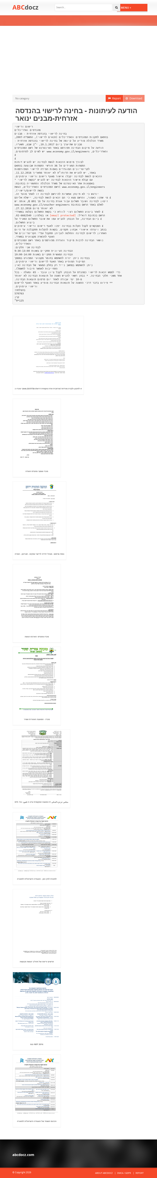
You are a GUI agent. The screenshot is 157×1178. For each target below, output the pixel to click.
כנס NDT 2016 (36, 1044)
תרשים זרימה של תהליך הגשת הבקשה (37, 961)
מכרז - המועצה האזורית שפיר (37, 719)
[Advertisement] (78, 60)
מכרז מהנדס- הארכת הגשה (37, 636)
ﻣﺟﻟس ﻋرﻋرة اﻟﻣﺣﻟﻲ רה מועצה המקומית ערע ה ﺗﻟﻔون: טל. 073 (41, 802)
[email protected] (63, 215)
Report (116, 98)
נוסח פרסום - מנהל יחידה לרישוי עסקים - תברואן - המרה (39, 554)
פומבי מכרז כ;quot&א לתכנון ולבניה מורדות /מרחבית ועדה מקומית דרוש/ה (48, 388)
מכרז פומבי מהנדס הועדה (36, 471)
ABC (25, 7)
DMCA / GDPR (124, 1172)
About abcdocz (104, 1172)
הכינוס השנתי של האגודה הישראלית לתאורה (36, 1121)
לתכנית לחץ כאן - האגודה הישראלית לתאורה (37, 879)
